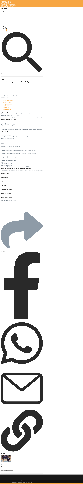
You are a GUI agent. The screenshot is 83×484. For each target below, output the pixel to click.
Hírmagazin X (31, 482)
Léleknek (4, 12)
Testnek (4, 11)
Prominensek (4, 18)
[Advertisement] (21, 88)
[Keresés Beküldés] (6, 30)
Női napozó (5, 8)
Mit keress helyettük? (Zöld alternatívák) (7, 110)
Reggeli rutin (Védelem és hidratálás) (8, 104)
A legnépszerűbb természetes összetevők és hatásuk (8, 100)
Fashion (4, 24)
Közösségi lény (5, 16)
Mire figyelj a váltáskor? (5, 101)
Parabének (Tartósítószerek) (6, 107)
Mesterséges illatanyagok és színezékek (7, 109)
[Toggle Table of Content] (1, 98)
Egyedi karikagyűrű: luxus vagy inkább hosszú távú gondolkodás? (7, 470)
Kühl (3, 13)
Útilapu (4, 15)
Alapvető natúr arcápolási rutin (6, 103)
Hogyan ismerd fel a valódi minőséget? (7, 102)
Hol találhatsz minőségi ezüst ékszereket (5, 466)
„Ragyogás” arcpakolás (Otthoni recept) (7, 105)
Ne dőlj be (4, 17)
